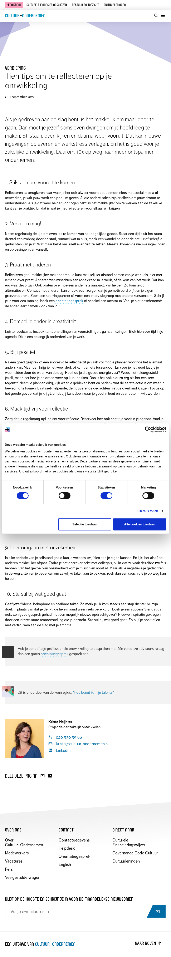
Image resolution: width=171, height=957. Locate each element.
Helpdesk (67, 848)
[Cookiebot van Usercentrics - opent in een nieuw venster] (148, 429)
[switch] (64, 495)
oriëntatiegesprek (69, 301)
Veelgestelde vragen (22, 877)
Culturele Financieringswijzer (128, 842)
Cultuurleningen (115, 4)
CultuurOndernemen (25, 16)
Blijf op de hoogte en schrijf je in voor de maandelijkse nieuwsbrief (69, 899)
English (65, 864)
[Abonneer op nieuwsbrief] (154, 911)
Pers (9, 869)
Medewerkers (17, 853)
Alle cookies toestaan (139, 524)
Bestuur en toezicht (85, 4)
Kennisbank (14, 4)
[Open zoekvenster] (156, 15)
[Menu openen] (162, 15)
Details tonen (148, 511)
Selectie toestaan (84, 524)
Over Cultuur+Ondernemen (24, 842)
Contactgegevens (74, 840)
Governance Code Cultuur (135, 853)
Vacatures (14, 861)
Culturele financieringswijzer (46, 4)
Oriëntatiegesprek (74, 856)
